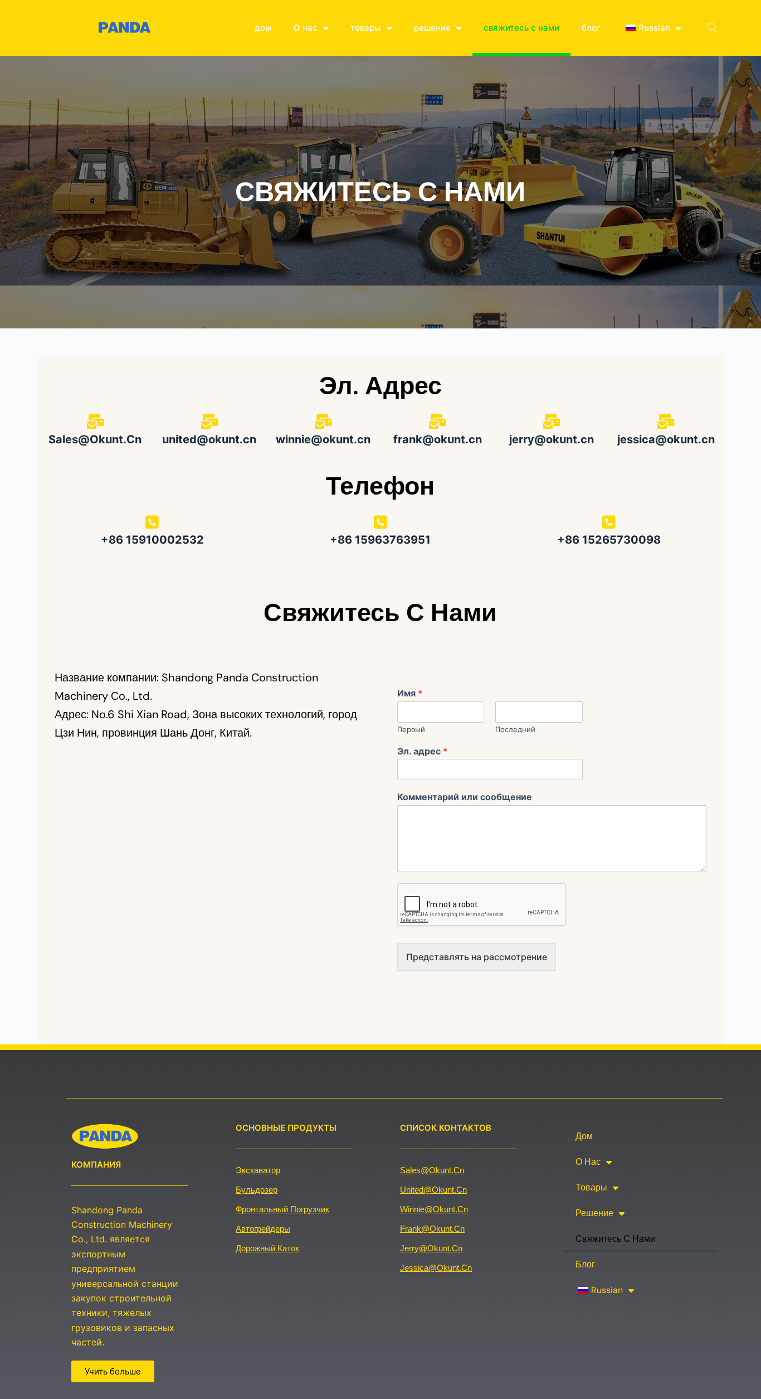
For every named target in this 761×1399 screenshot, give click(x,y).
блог (591, 27)
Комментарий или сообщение (464, 796)
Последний (515, 729)
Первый (411, 729)
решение (432, 27)
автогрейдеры (263, 1228)
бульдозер (256, 1189)
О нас (306, 27)
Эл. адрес (422, 751)
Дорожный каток (267, 1248)
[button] (712, 28)
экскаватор (258, 1170)
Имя (409, 693)
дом (263, 27)
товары (365, 27)
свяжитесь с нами (521, 27)
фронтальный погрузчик (282, 1209)
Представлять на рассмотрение (476, 956)
